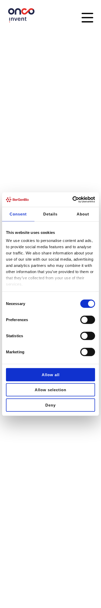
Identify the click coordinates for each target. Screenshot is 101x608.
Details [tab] (50, 214)
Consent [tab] (18, 214)
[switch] (87, 319)
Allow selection (50, 390)
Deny (50, 405)
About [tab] (83, 214)
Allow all (51, 374)
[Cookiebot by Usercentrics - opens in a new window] (72, 199)
